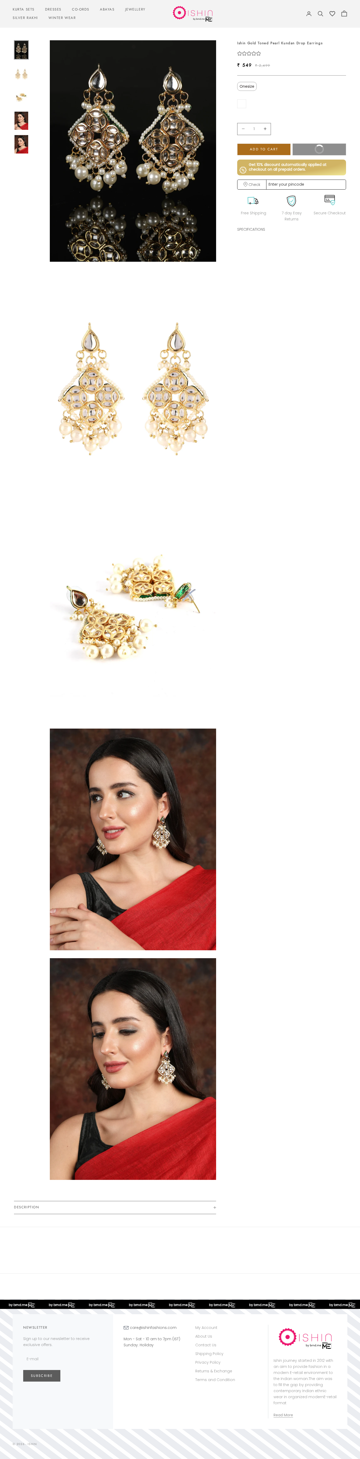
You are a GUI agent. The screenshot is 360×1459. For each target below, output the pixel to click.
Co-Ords (80, 9)
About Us (203, 1336)
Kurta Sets (24, 9)
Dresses (53, 9)
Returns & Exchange (213, 1371)
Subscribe (42, 1375)
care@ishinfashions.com (153, 1327)
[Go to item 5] (21, 144)
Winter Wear (62, 17)
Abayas (107, 9)
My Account (206, 1327)
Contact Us (205, 1345)
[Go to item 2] (21, 73)
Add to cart (264, 149)
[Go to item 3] (21, 97)
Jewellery (135, 9)
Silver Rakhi (25, 17)
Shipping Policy (209, 1353)
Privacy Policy (208, 1362)
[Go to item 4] (21, 121)
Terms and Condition (215, 1379)
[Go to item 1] (21, 50)
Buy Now (311, 151)
